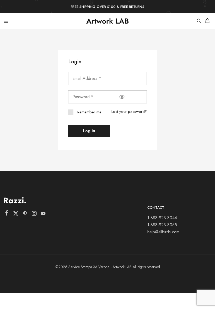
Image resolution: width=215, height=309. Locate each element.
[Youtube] (43, 214)
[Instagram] (34, 214)
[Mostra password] (122, 97)
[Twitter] (15, 214)
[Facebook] (6, 214)
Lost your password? (129, 111)
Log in (89, 131)
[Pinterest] (25, 214)
